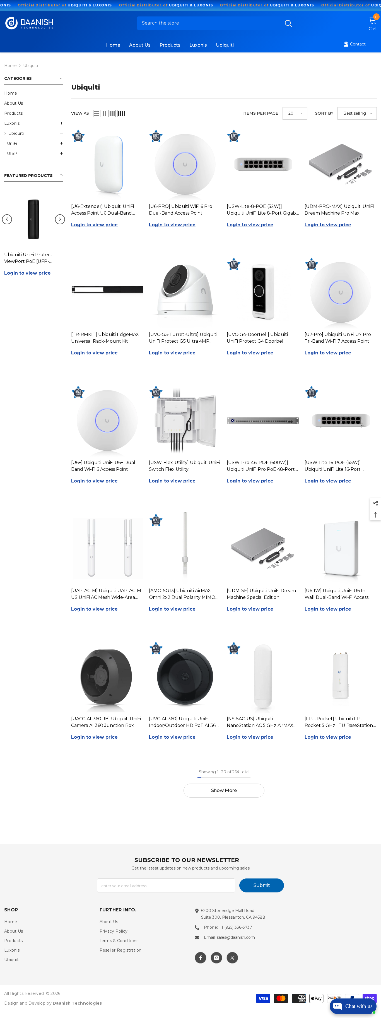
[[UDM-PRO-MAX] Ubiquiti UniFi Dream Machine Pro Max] (341, 164)
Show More (224, 790)
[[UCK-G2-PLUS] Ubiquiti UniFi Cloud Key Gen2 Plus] (33, 219)
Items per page (260, 113)
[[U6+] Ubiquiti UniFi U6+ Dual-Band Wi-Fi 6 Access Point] (107, 420)
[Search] (216, 23)
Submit (262, 885)
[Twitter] (232, 958)
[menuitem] (33, 93)
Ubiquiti (30, 65)
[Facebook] (200, 958)
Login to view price (27, 273)
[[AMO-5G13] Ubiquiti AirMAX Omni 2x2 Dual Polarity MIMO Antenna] (185, 548)
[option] (33, 239)
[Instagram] (216, 958)
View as (80, 113)
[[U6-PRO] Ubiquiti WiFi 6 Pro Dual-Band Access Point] (185, 164)
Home (10, 65)
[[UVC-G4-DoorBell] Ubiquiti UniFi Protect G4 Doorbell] (263, 292)
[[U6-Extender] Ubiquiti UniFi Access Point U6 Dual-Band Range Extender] (107, 164)
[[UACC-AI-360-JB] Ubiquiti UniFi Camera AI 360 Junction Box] (107, 676)
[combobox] (209, 23)
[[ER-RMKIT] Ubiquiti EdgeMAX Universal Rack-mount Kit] (107, 292)
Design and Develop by (53, 1003)
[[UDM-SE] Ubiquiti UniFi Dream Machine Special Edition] (263, 548)
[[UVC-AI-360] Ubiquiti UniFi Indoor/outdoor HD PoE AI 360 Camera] (185, 676)
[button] (33, 123)
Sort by (324, 113)
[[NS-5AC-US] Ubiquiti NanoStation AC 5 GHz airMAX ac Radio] (263, 676)
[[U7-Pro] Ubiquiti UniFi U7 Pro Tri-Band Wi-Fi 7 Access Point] (341, 292)
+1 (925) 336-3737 (235, 927)
